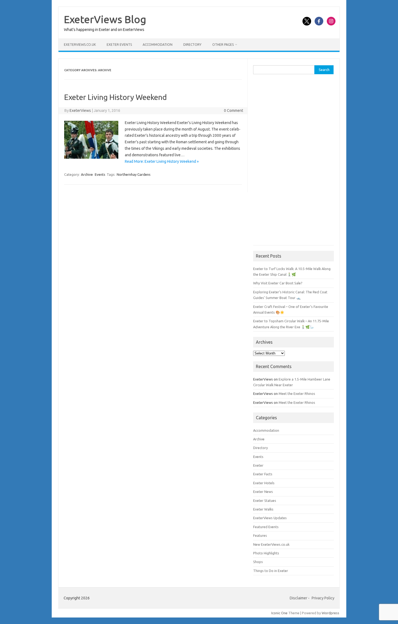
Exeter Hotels (264, 483)
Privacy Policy (323, 598)
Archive (87, 174)
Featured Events (266, 527)
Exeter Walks (263, 509)
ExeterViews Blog (105, 19)
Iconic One (279, 613)
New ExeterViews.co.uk (271, 544)
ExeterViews (80, 110)
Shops (258, 562)
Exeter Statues (264, 500)
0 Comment (233, 110)
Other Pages (223, 44)
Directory (192, 44)
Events (100, 174)
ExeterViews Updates (270, 518)
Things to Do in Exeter (270, 571)
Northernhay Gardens (134, 174)
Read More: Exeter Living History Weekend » (162, 161)
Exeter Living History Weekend (115, 97)
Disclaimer (298, 598)
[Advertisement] (293, 162)
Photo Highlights (266, 553)
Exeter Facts (262, 474)
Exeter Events (119, 44)
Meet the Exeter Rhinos (297, 393)
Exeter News (263, 491)
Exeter (258, 465)
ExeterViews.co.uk (80, 44)
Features (260, 535)
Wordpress (330, 613)
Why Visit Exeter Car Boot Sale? (277, 283)
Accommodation (157, 44)
